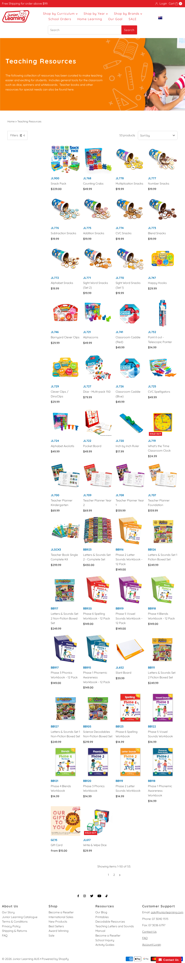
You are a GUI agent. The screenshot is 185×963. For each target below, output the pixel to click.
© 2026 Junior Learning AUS (20, 959)
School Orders (59, 19)
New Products (58, 921)
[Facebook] (78, 896)
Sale (51, 935)
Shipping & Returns (14, 931)
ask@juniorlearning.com (167, 912)
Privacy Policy (11, 926)
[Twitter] (91, 896)
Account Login (151, 944)
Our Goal (115, 19)
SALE (133, 19)
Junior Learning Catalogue (19, 917)
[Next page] (119, 874)
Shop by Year (95, 13)
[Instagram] (84, 896)
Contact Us (149, 931)
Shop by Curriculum (59, 13)
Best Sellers (56, 926)
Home (11, 121)
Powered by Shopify (55, 959)
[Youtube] (99, 896)
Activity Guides (104, 945)
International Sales (61, 917)
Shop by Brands (127, 13)
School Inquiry (104, 940)
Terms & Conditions (15, 921)
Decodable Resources (110, 921)
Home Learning (89, 19)
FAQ (4, 935)
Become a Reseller (61, 912)
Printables (102, 917)
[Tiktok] (106, 896)
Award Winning (58, 931)
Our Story (8, 912)
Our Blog (101, 912)
